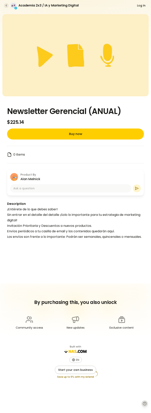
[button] (75, 360)
